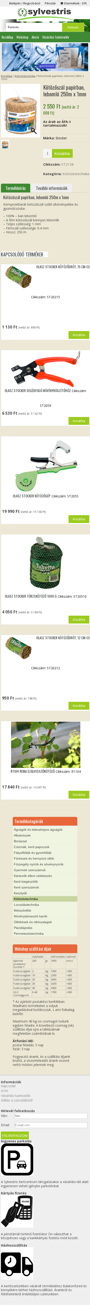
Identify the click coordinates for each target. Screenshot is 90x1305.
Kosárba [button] (79, 335)
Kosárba (62, 153)
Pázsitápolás (23, 928)
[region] (45, 57)
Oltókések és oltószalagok (33, 922)
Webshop (22, 37)
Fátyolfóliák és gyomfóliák (32, 853)
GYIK (4, 1091)
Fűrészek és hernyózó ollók (34, 858)
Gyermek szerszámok (30, 870)
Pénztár (50, 3)
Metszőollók (22, 910)
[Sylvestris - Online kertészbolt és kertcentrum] (45, 14)
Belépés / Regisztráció (24, 3)
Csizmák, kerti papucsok (31, 847)
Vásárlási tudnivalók (55, 37)
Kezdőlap (7, 37)
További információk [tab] (51, 188)
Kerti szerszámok (26, 887)
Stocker (61, 138)
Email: (5, 1125)
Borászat (20, 841)
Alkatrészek (22, 835)
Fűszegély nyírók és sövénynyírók (38, 864)
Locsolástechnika (26, 905)
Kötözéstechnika (25, 76)
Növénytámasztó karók (30, 916)
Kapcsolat (8, 1086)
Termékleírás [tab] (16, 188)
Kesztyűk (20, 893)
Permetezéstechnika (29, 933)
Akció (35, 37)
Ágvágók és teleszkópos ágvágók (38, 829)
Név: (4, 1116)
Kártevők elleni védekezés (33, 876)
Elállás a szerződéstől (17, 1100)
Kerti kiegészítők (26, 881)
